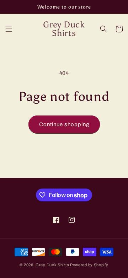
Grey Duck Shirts (52, 265)
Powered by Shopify (89, 265)
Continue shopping (64, 124)
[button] (9, 29)
